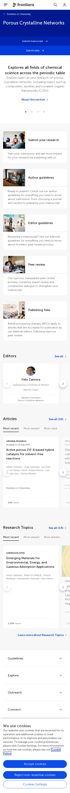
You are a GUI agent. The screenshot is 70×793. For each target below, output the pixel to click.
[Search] (55, 5)
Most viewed (31, 428)
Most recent (11, 428)
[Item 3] (44, 111)
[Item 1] (32, 111)
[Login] (64, 5)
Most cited (50, 428)
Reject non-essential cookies (35, 775)
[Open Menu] (5, 5)
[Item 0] (25, 111)
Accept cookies (35, 764)
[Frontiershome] (24, 5)
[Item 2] (38, 111)
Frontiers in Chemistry (19, 14)
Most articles (52, 537)
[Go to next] (63, 383)
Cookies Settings (35, 784)
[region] (35, 756)
